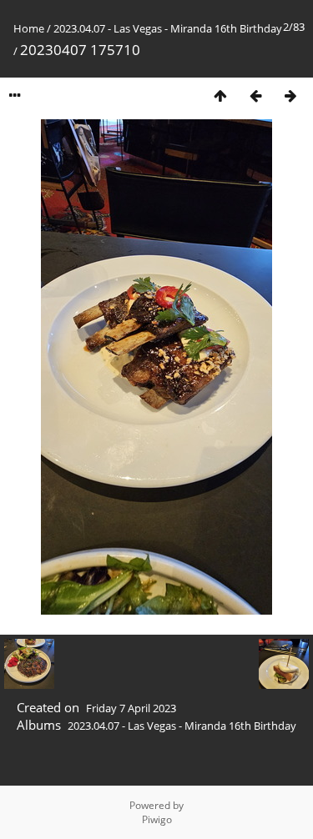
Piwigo (157, 819)
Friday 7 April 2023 (131, 708)
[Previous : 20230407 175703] (255, 95)
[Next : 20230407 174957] (290, 95)
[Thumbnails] (220, 95)
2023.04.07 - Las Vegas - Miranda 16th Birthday (167, 28)
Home (28, 28)
